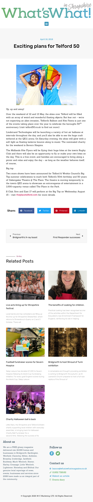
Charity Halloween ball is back (21, 419)
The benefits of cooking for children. (66, 305)
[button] (47, 24)
